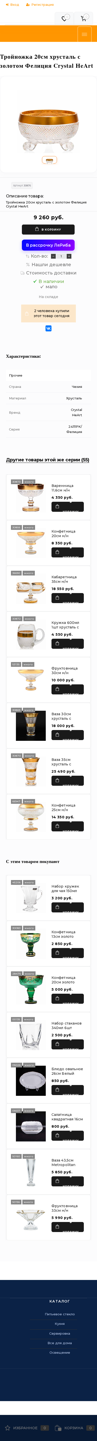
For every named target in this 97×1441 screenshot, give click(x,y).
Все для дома (60, 1343)
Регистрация (42, 5)
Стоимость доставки (51, 273)
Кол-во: (39, 256)
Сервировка (59, 1333)
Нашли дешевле (51, 264)
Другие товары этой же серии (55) (47, 460)
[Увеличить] (48, 121)
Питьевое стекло (60, 1314)
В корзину (51, 229)
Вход (14, 5)
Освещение (59, 1352)
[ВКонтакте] (48, 328)
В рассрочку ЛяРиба (48, 245)
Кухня (60, 1324)
